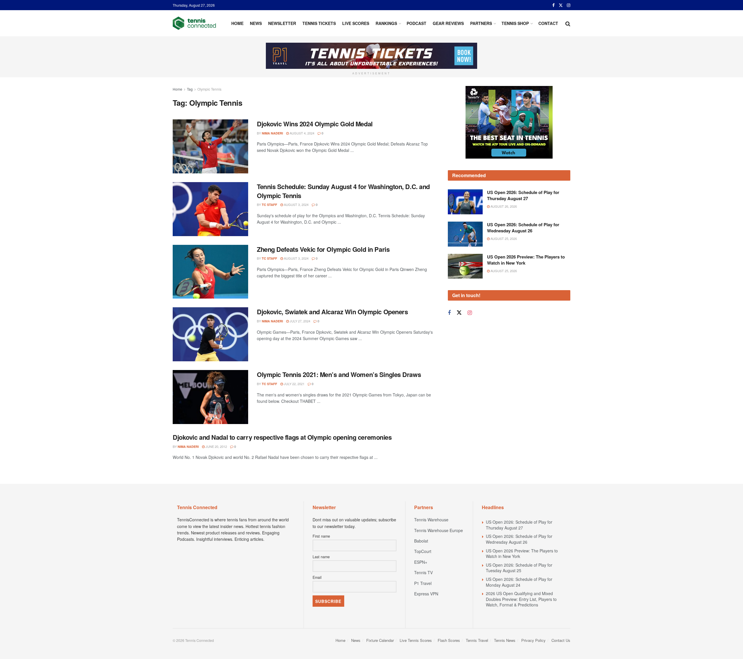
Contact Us (560, 640)
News (256, 23)
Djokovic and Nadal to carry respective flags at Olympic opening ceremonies (282, 437)
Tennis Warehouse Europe (438, 530)
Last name (321, 556)
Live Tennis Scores (416, 640)
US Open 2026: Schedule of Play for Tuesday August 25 (519, 568)
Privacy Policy (533, 640)
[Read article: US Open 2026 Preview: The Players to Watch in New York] (465, 266)
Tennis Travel (477, 640)
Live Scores (355, 23)
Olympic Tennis (209, 89)
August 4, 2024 (301, 133)
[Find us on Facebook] (553, 5)
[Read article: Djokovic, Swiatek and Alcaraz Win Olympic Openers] (210, 334)
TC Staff (269, 204)
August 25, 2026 (503, 238)
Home (237, 23)
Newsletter (282, 23)
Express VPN (426, 594)
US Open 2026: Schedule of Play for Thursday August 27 (523, 195)
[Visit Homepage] (194, 23)
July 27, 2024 (299, 321)
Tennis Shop (515, 23)
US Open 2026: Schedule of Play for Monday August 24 (519, 582)
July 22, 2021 (293, 383)
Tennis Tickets (319, 23)
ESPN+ (420, 562)
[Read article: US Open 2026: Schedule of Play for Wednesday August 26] (465, 234)
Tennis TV (423, 572)
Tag (190, 89)
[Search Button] (567, 23)
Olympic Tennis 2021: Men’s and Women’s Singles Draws (339, 374)
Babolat (421, 541)
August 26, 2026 (503, 206)
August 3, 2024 (296, 204)
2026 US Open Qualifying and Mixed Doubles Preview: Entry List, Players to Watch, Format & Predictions (521, 599)
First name (321, 536)
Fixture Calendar (380, 640)
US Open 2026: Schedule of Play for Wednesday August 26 (523, 227)
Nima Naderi (272, 133)
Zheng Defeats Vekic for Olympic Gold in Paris (323, 249)
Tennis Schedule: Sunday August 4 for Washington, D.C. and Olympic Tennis (343, 191)
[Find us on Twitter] (561, 5)
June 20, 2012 (216, 446)
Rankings (386, 23)
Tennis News (504, 640)
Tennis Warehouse (431, 519)
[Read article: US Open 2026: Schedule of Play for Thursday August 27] (465, 201)
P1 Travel (423, 583)
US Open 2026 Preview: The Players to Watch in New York (526, 260)
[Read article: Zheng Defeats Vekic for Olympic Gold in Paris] (210, 272)
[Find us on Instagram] (568, 5)
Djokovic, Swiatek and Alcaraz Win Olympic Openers (332, 311)
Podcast (416, 23)
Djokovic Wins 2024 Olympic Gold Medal (315, 123)
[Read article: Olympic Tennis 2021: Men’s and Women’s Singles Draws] (210, 397)
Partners (481, 23)
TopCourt (422, 551)
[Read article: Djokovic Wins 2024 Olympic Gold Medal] (210, 146)
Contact (548, 23)
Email (317, 577)
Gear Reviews (448, 23)
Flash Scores (449, 640)
